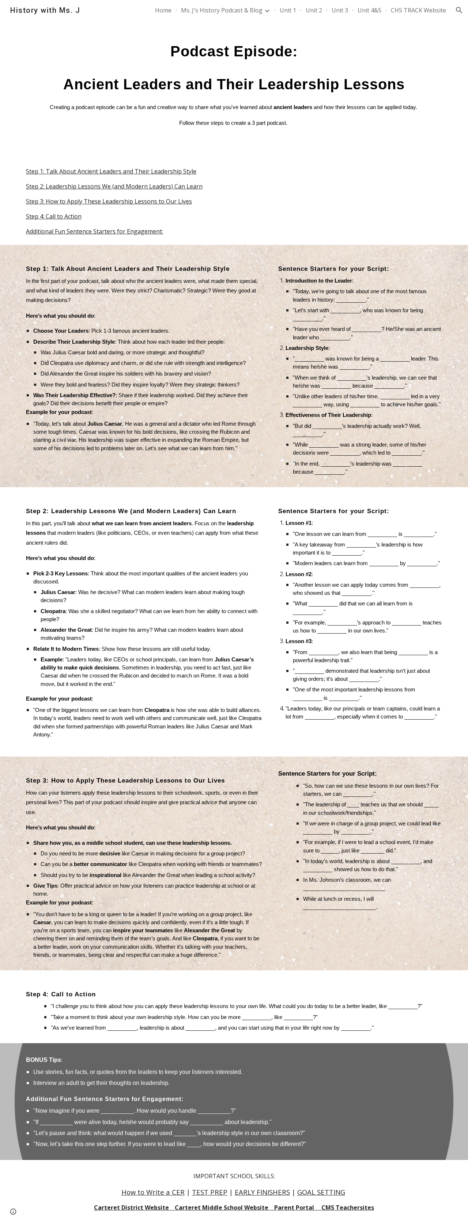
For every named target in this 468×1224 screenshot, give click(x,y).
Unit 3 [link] (340, 10)
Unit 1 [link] (288, 10)
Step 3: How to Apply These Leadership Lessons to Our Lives (109, 201)
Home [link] (163, 10)
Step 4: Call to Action (54, 216)
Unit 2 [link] (314, 10)
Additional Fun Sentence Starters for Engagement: (94, 231)
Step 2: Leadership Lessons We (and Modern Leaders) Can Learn (114, 186)
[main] (234, 89)
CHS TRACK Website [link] (418, 10)
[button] (459, 10)
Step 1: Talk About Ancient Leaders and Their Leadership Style (111, 171)
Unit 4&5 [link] (369, 10)
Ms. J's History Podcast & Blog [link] (222, 10)
